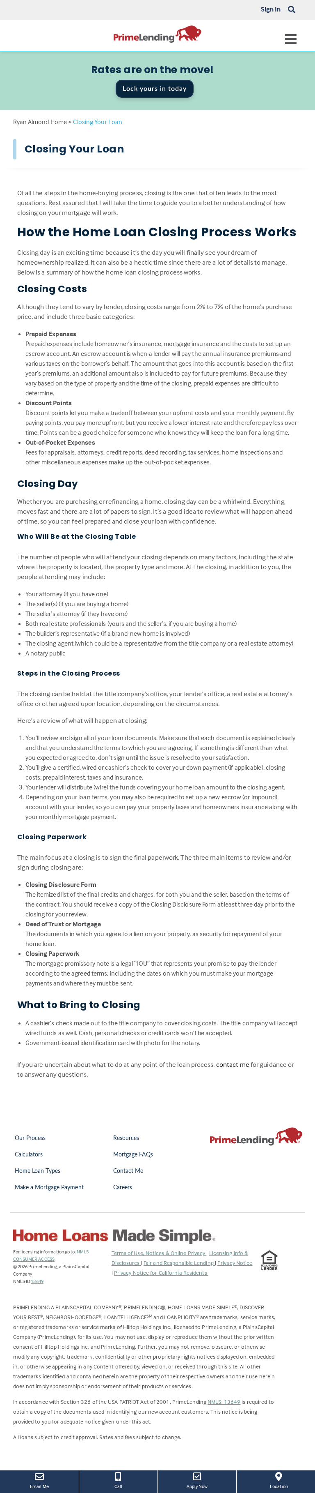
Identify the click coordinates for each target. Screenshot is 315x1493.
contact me (232, 1064)
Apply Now (203, 1486)
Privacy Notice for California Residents (161, 1272)
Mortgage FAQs (133, 1155)
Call (118, 1486)
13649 (37, 1281)
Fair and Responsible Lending (179, 1262)
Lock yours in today (155, 88)
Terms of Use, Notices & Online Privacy (159, 1252)
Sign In (271, 9)
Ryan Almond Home (40, 122)
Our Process (30, 1138)
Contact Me (128, 1171)
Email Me (39, 1486)
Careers (122, 1188)
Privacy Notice (234, 1262)
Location (284, 1486)
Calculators (29, 1155)
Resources (126, 1138)
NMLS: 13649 (224, 1401)
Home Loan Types (38, 1171)
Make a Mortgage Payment (49, 1188)
